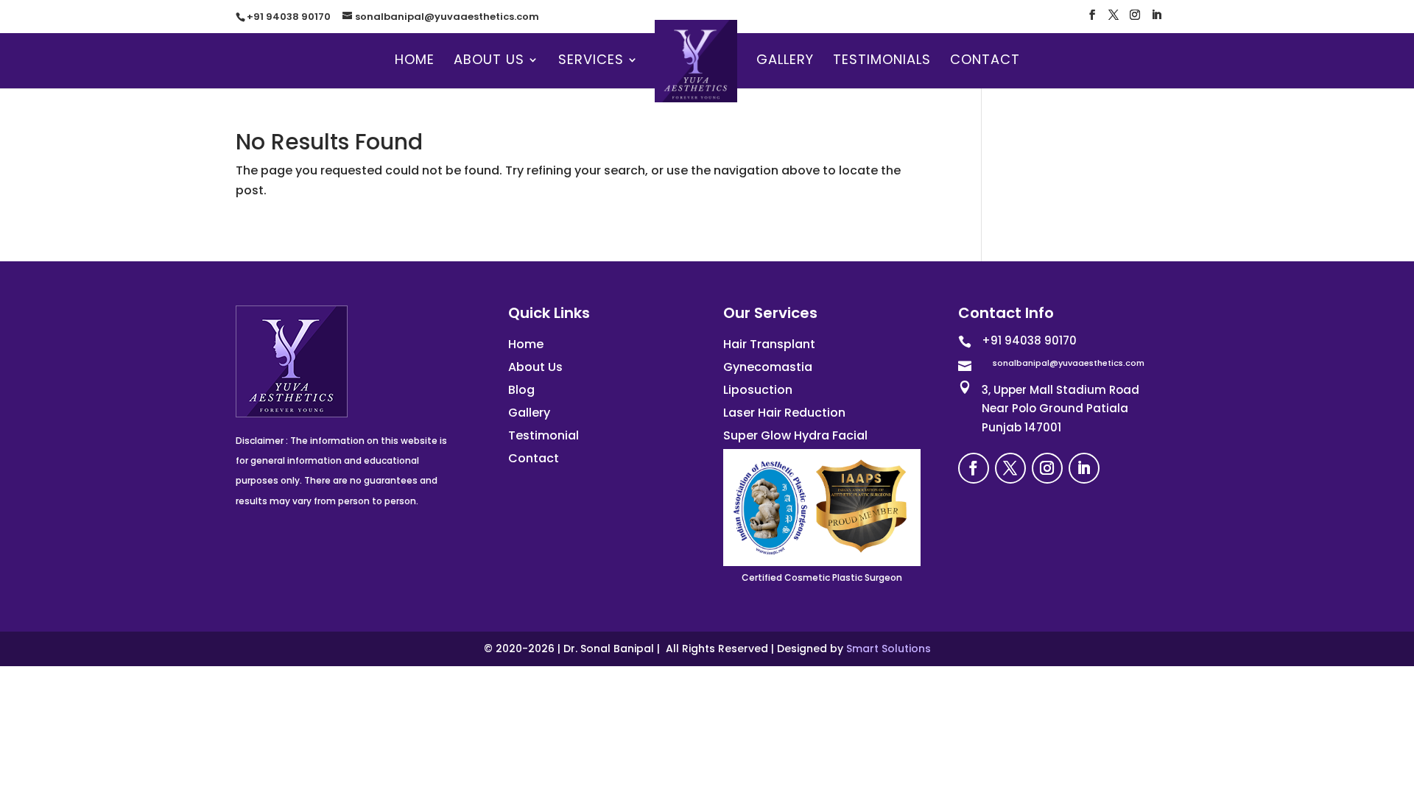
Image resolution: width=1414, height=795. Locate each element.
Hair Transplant (769, 344)
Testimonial (543, 435)
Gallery (785, 61)
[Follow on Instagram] (1047, 468)
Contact (985, 61)
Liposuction (757, 389)
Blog (521, 389)
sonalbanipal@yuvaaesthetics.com (1068, 363)
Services (591, 61)
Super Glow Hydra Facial (795, 435)
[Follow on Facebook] (973, 468)
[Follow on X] (1010, 468)
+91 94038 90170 (289, 17)
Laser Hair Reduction (784, 412)
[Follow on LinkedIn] (1084, 468)
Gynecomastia (767, 366)
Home (415, 61)
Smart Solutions (888, 648)
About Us (489, 61)
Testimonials (882, 61)
